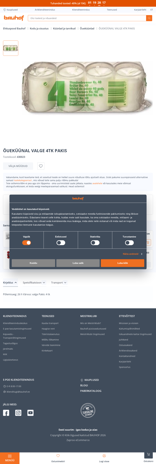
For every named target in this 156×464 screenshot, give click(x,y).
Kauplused (12, 9)
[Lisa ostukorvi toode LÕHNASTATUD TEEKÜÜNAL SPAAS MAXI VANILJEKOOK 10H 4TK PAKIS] (148, 242)
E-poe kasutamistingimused (17, 328)
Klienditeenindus (81, 9)
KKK (5, 354)
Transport (57, 282)
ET (152, 9)
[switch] (61, 242)
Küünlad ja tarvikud (64, 28)
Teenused (112, 9)
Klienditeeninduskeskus (15, 323)
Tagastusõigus (10, 343)
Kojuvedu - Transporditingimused (14, 336)
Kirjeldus (8, 282)
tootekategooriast (23, 180)
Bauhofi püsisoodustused (93, 328)
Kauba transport (50, 323)
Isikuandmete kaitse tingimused (135, 334)
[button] (10, 48)
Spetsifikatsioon (32, 282)
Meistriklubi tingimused (92, 334)
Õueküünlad (87, 28)
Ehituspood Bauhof (14, 28)
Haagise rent (48, 328)
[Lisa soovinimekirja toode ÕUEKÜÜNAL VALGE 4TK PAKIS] (40, 166)
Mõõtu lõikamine (50, 339)
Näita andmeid (130, 254)
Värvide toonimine (51, 345)
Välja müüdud (18, 166)
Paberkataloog (90, 391)
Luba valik (78, 263)
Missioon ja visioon (128, 323)
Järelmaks (8, 348)
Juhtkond (123, 339)
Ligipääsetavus (10, 359)
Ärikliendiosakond (128, 350)
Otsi (149, 18)
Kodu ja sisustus (39, 28)
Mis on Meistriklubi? (90, 323)
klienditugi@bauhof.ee (18, 391)
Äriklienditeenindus (45, 9)
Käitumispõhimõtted (129, 328)
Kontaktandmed (127, 356)
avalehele (97, 183)
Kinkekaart (47, 350)
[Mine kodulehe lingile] (14, 18)
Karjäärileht (140, 9)
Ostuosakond (125, 345)
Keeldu (33, 263)
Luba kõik (122, 263)
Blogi (84, 385)
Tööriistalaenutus (51, 334)
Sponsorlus (124, 367)
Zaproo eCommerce (78, 440)
